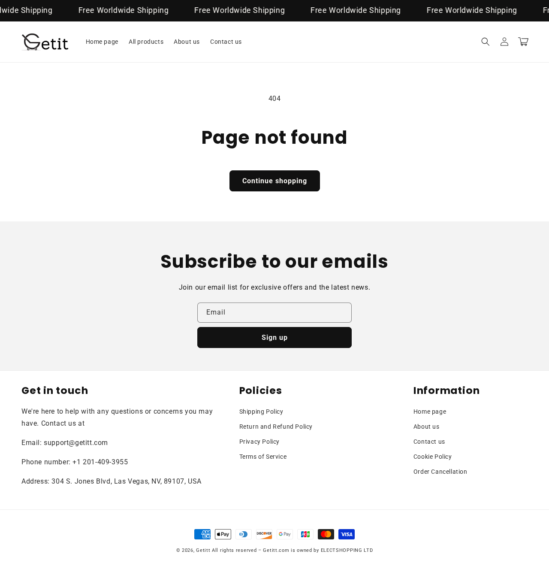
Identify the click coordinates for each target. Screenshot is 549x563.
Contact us (429, 441)
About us (426, 426)
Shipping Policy (261, 411)
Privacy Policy (259, 441)
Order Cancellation (440, 471)
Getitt (203, 550)
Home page (429, 411)
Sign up (275, 337)
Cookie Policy (432, 456)
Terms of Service (263, 456)
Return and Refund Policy (276, 426)
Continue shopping (274, 181)
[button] (485, 41)
